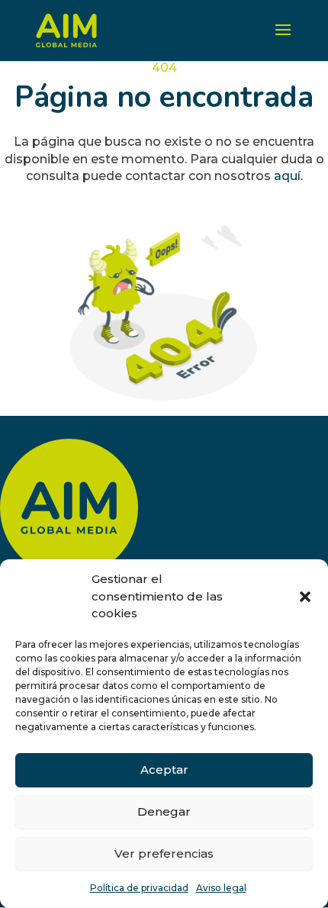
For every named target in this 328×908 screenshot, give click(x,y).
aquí (287, 176)
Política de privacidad (139, 888)
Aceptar (164, 769)
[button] (305, 596)
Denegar (164, 811)
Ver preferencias (164, 853)
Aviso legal (221, 888)
